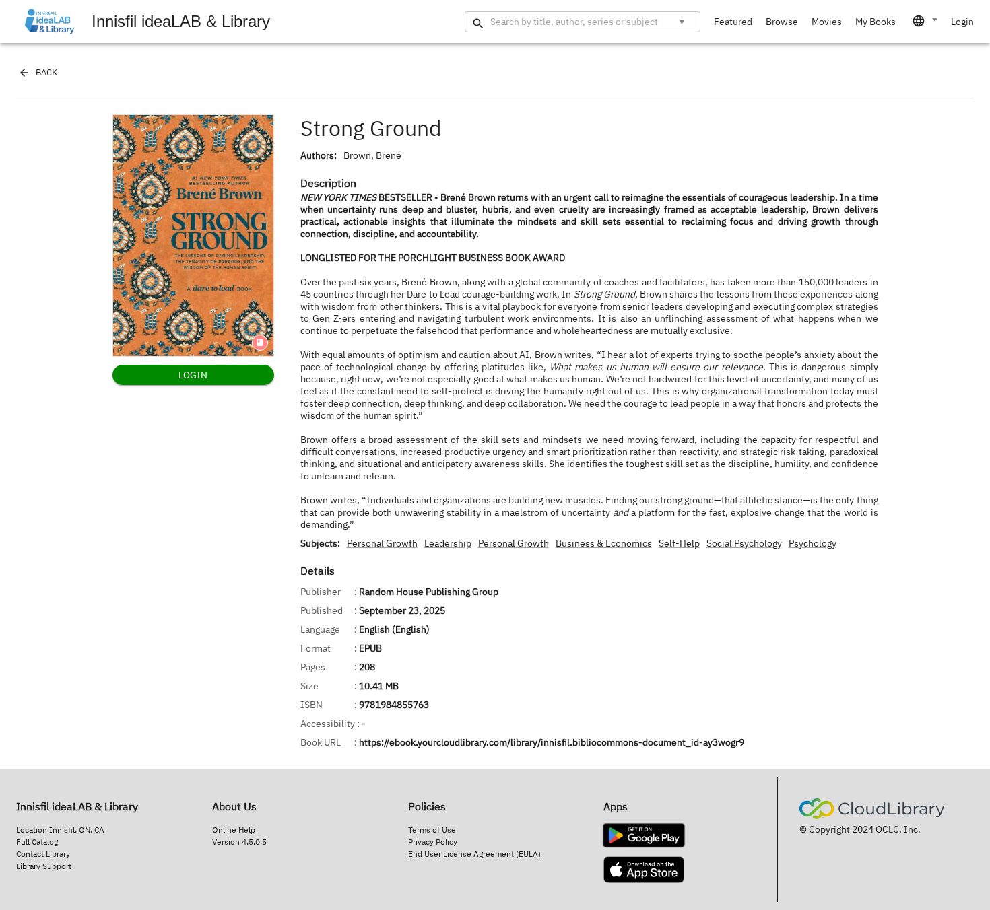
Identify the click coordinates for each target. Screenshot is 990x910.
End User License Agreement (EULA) (474, 854)
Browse (782, 21)
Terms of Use (432, 830)
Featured (733, 21)
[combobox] (926, 21)
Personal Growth (382, 543)
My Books (875, 21)
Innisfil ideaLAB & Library (181, 21)
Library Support (43, 866)
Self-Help (679, 543)
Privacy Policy (432, 842)
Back (46, 72)
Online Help (233, 830)
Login (962, 21)
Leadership (447, 543)
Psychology (812, 543)
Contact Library (43, 854)
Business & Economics (604, 543)
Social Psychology (744, 543)
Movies (827, 21)
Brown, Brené (372, 155)
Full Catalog (37, 842)
